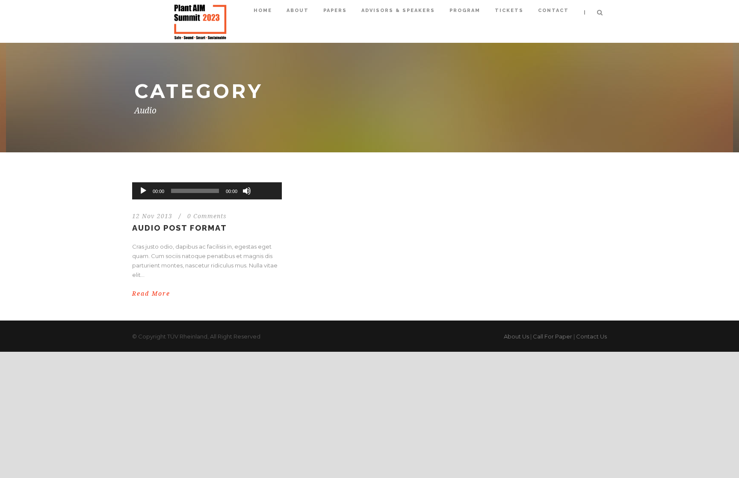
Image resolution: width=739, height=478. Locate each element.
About (298, 10)
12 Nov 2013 (152, 216)
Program (464, 10)
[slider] (266, 176)
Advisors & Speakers (398, 10)
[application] (207, 190)
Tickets (509, 10)
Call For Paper (552, 336)
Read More (151, 293)
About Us (516, 336)
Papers (335, 10)
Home (263, 10)
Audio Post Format (179, 227)
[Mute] (246, 191)
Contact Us (591, 336)
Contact (553, 10)
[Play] (143, 191)
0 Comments (207, 216)
